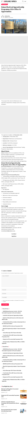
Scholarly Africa (10, 1)
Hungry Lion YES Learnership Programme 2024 (13, 339)
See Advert (14, 233)
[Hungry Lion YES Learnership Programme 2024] (23, 397)
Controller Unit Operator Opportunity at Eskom (13, 315)
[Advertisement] (14, 50)
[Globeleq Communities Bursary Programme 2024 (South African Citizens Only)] (23, 403)
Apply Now (14, 236)
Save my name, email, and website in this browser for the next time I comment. (13, 301)
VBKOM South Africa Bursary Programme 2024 (13, 326)
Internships (4, 4)
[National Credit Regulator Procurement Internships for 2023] (23, 390)
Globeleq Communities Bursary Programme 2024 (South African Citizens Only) (10, 403)
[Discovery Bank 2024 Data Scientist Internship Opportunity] (23, 411)
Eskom (2, 153)
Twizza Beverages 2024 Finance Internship (12, 332)
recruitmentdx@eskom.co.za (8, 231)
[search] (23, 1)
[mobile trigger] (2, 1)
